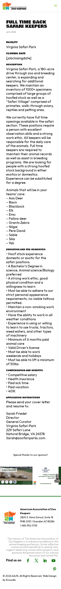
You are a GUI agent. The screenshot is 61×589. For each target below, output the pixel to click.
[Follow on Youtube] (53, 560)
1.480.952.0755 (28, 525)
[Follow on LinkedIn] (45, 560)
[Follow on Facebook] (28, 560)
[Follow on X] (36, 560)
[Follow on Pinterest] (54, 569)
